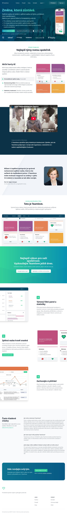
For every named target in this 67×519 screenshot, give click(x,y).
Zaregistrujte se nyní (23, 271)
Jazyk (41, 3)
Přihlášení (53, 3)
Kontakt (35, 3)
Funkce (17, 3)
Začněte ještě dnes (7, 355)
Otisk (52, 505)
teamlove (6, 3)
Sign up (61, 3)
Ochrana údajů (54, 502)
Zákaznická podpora (7, 427)
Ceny (29, 3)
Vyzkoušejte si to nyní (41, 470)
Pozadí (23, 3)
